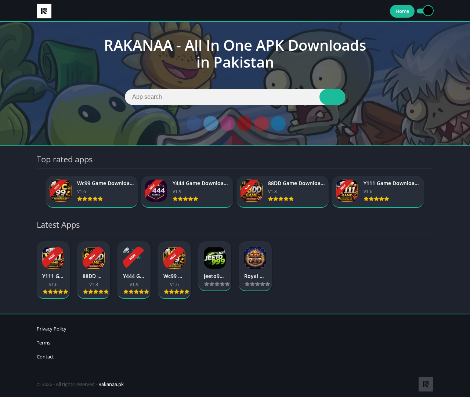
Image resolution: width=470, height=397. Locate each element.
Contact (45, 356)
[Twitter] (210, 123)
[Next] (431, 192)
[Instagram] (227, 123)
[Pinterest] (261, 123)
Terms (43, 342)
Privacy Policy (51, 328)
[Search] (332, 97)
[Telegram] (278, 123)
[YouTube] (244, 123)
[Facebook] (194, 123)
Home (402, 11)
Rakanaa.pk (111, 384)
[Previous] (39, 192)
